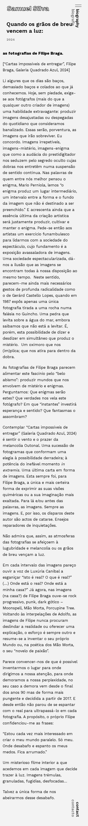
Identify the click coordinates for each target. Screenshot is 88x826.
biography (75, 18)
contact (75, 808)
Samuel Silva (28, 8)
